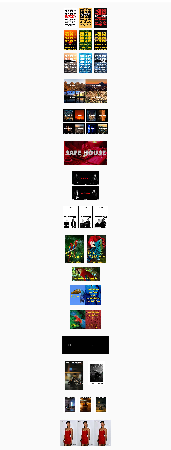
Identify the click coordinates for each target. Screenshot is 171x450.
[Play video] (85, 153)
